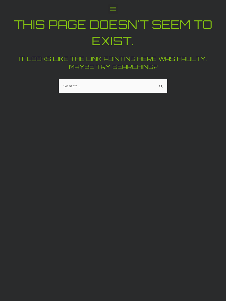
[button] (113, 9)
